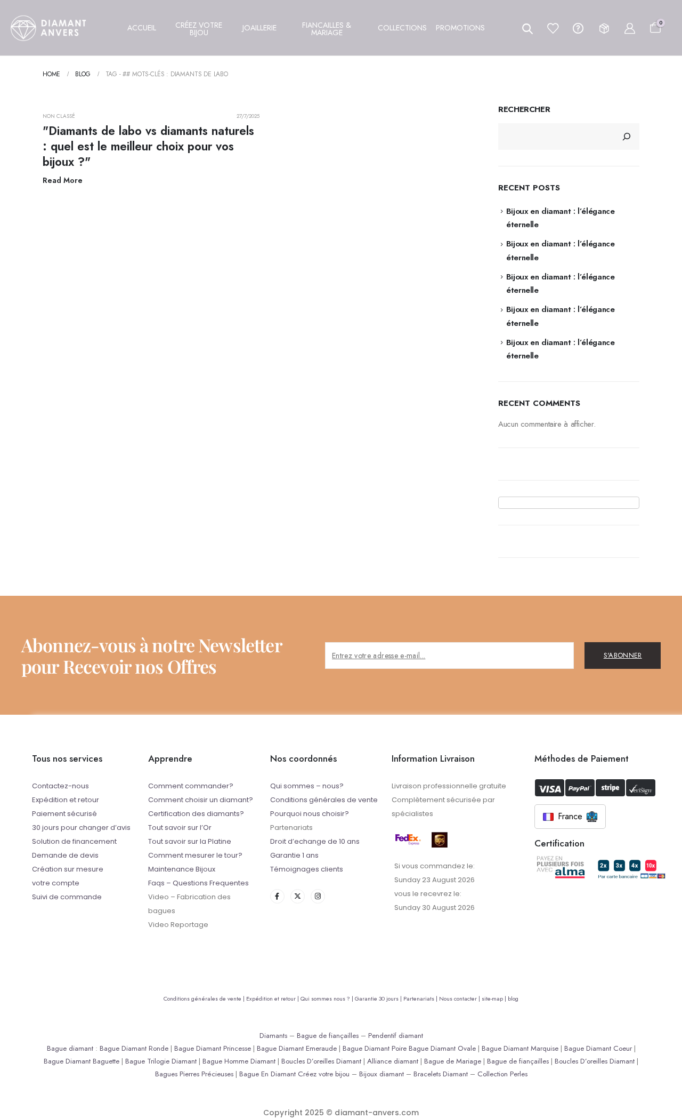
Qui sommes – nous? (307, 786)
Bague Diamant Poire (375, 1048)
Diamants (273, 1035)
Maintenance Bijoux (181, 869)
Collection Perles (502, 1074)
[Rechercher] (626, 136)
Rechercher (524, 109)
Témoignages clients (306, 869)
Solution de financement (74, 841)
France (570, 816)
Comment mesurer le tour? (195, 855)
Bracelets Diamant (440, 1074)
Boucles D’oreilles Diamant (321, 1061)
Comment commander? (190, 786)
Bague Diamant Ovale (442, 1048)
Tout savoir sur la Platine (189, 841)
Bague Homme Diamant (238, 1061)
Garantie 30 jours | (379, 998)
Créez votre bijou (324, 1074)
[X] (297, 896)
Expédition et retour (65, 800)
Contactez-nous (60, 786)
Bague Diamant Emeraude (297, 1048)
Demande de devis (65, 855)
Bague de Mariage (452, 1061)
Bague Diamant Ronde (134, 1048)
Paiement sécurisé (64, 814)
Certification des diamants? (196, 814)
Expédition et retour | (273, 998)
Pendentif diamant (395, 1035)
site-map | (495, 998)
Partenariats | (421, 998)
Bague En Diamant (267, 1074)
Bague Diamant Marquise (520, 1048)
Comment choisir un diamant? (200, 800)
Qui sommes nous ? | (328, 998)
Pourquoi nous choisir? (309, 814)
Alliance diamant (392, 1061)
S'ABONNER (623, 655)
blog (513, 998)
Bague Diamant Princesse (212, 1048)
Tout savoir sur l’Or (180, 827)
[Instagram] (318, 896)
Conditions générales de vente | (205, 998)
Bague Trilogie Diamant (161, 1061)
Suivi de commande (67, 897)
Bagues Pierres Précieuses (194, 1074)
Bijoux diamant (381, 1074)
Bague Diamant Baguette (81, 1061)
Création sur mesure (67, 869)
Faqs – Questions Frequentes (198, 883)
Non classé (59, 116)
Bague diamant (70, 1048)
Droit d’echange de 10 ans (315, 841)
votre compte (55, 883)
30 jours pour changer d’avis (81, 827)
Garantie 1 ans (294, 855)
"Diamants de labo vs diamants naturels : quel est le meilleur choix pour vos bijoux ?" (148, 146)
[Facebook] (277, 896)
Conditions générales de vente (324, 800)
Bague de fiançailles (328, 1035)
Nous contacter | (460, 998)
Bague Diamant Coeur (598, 1048)
